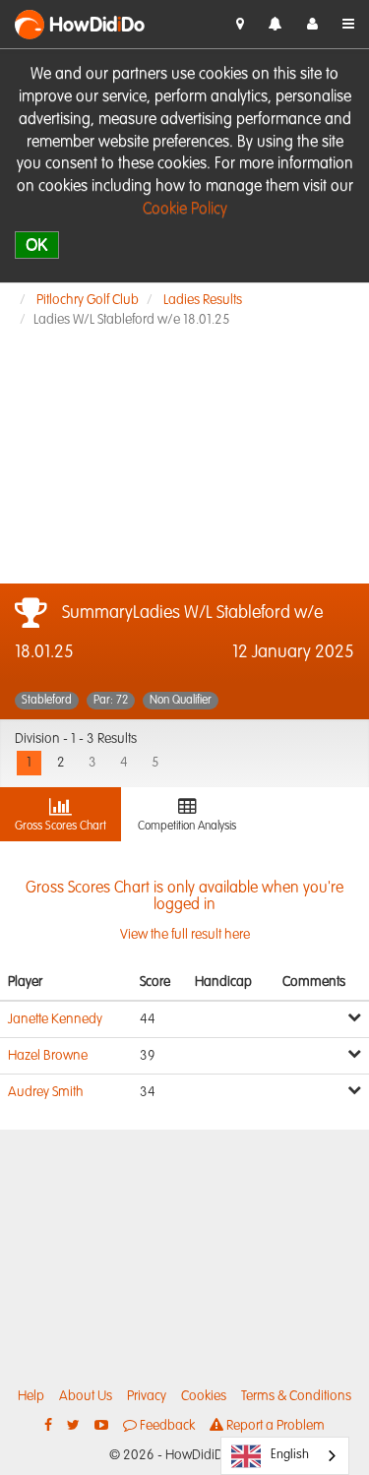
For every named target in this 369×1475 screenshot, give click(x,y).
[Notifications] (275, 25)
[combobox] (284, 1456)
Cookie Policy (185, 209)
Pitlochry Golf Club (87, 300)
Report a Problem (274, 1426)
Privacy (146, 1396)
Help (31, 1396)
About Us (85, 1396)
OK (37, 244)
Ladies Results (202, 300)
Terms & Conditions (296, 1396)
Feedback (166, 1426)
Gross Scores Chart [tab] (60, 826)
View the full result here (184, 911)
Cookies (203, 1396)
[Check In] (240, 24)
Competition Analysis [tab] (187, 826)
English (290, 1454)
